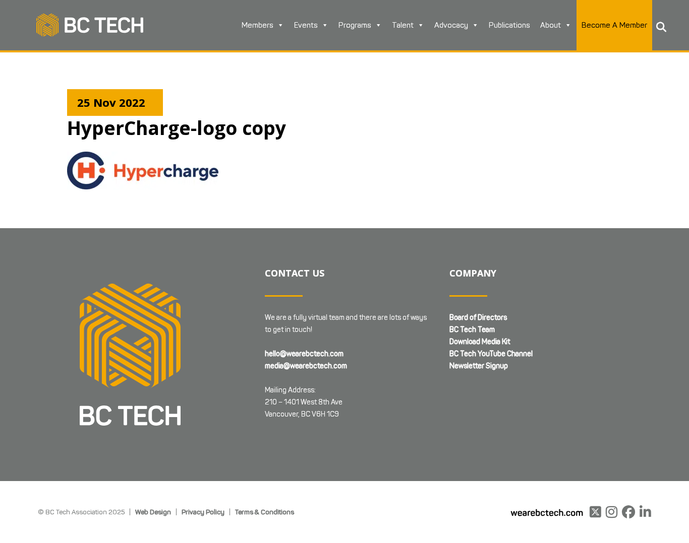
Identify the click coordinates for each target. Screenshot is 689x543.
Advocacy (451, 25)
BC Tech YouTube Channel (491, 354)
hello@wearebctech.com (304, 354)
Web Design (153, 512)
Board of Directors (478, 317)
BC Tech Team (472, 329)
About (550, 25)
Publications (509, 25)
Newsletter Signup (478, 366)
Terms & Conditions (264, 512)
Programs (354, 25)
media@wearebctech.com (306, 366)
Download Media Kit (479, 341)
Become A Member (614, 25)
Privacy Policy (203, 512)
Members (257, 25)
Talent (403, 25)
